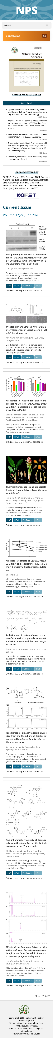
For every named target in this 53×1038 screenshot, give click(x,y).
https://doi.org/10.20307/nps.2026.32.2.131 (26, 525)
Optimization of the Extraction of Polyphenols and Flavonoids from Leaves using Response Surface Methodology (27, 112)
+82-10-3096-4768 (19, 1028)
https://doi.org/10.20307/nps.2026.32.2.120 (26, 442)
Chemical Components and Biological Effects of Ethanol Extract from (26, 489)
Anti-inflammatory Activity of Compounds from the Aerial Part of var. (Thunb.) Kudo (26, 843)
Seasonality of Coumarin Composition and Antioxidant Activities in (27, 135)
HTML (16, 285)
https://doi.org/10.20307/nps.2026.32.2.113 (26, 362)
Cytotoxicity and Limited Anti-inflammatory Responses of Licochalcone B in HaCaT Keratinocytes (26, 329)
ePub (38, 285)
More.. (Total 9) (42, 996)
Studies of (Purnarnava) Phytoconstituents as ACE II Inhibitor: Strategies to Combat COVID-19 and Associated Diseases (27, 124)
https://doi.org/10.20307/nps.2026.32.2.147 (26, 674)
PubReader (27, 285)
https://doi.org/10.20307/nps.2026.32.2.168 (26, 986)
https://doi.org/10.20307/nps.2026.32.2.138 (26, 597)
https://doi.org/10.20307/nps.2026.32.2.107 (26, 291)
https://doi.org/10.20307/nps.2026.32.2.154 (26, 771)
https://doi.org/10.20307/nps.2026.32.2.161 (26, 878)
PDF (9, 285)
